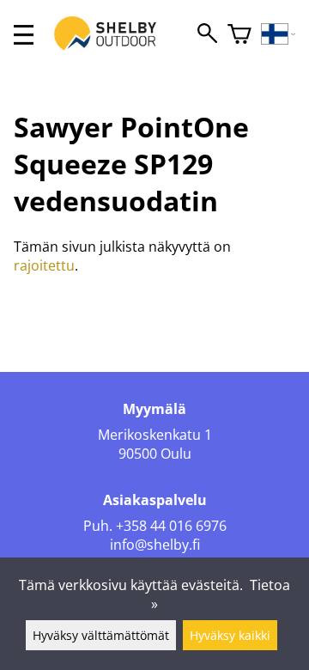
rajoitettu (44, 265)
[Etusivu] (114, 49)
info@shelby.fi (155, 544)
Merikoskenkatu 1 (155, 434)
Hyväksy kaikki (230, 635)
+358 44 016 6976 (171, 525)
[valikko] (23, 35)
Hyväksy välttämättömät (101, 635)
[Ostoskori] (239, 34)
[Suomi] (278, 34)
